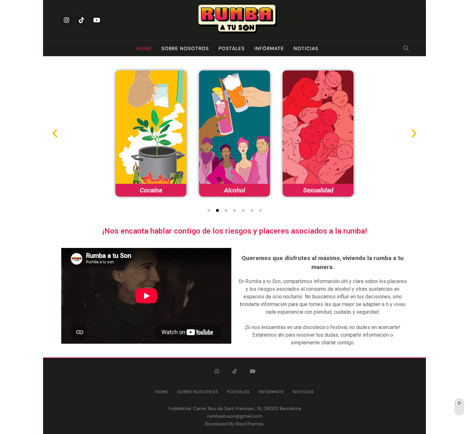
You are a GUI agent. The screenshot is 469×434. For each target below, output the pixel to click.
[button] (208, 210)
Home (144, 48)
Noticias (306, 48)
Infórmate (269, 48)
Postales (232, 48)
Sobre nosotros (185, 48)
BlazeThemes (250, 424)
